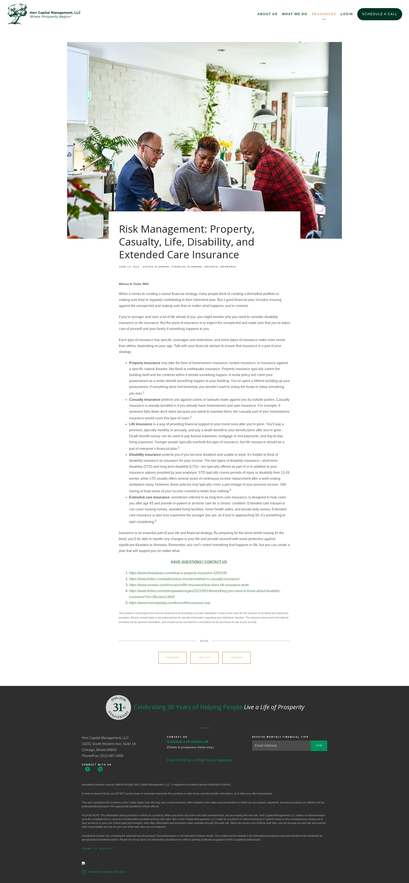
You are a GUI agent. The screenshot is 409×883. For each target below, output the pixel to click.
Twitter (204, 658)
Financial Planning (186, 267)
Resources (324, 14)
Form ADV (175, 760)
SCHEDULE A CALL (379, 14)
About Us (267, 14)
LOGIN (347, 14)
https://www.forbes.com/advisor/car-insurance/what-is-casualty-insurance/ (184, 579)
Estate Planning (156, 267)
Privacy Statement (218, 760)
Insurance (228, 267)
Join (319, 746)
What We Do (294, 14)
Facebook (172, 658)
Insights (211, 267)
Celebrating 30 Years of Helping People (218, 707)
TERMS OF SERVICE (97, 849)
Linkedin (236, 658)
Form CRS (193, 760)
